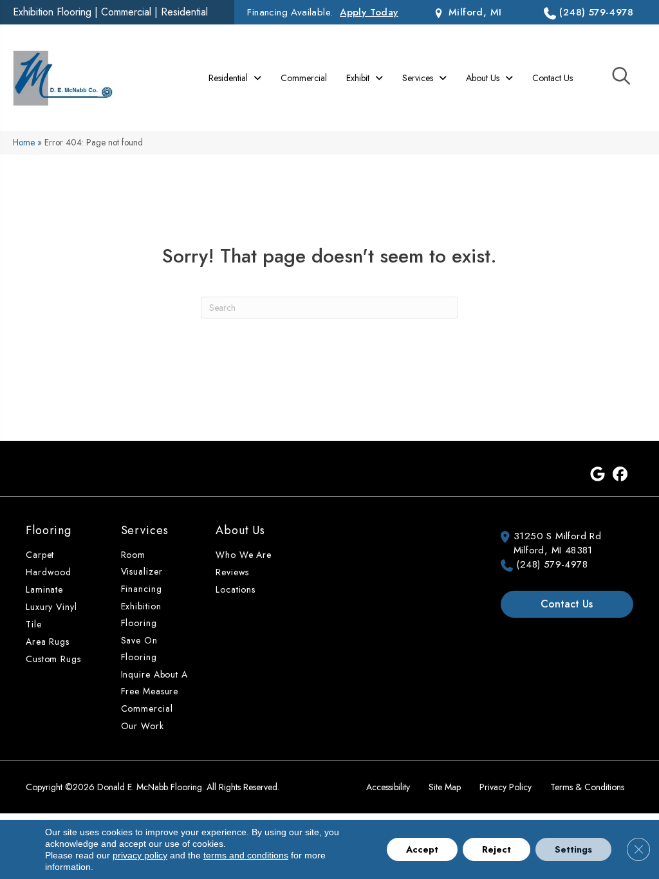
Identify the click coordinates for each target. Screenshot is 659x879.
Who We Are (244, 554)
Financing (141, 588)
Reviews (232, 572)
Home (24, 142)
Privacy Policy (505, 787)
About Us (240, 530)
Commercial (126, 12)
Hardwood (48, 572)
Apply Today (369, 12)
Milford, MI (473, 12)
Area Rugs (48, 641)
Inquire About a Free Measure (154, 683)
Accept (422, 849)
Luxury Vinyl (51, 606)
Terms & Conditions (587, 787)
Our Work (142, 725)
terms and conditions (245, 855)
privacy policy (140, 855)
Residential (184, 12)
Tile (34, 624)
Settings (573, 849)
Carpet (40, 554)
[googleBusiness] (597, 475)
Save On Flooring (139, 648)
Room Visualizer (142, 563)
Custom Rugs (53, 658)
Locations (235, 589)
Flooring (48, 530)
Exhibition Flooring (52, 12)
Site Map (445, 787)
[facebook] (620, 475)
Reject (496, 849)
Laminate (44, 589)
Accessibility (388, 787)
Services (145, 530)
